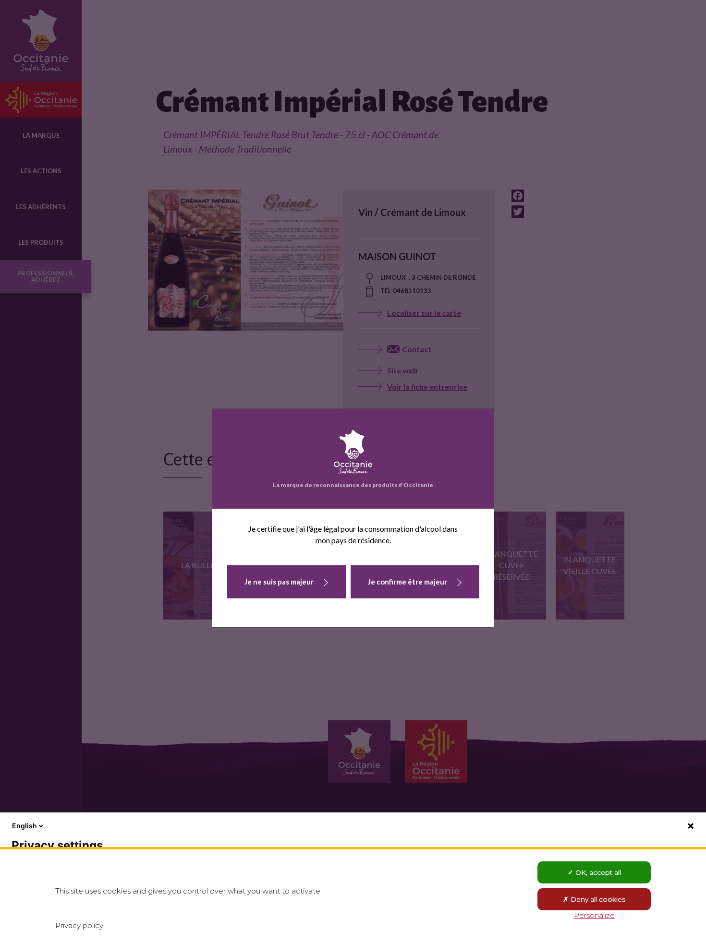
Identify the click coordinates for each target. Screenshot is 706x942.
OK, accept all (597, 872)
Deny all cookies (597, 899)
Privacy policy (79, 925)
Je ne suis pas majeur (279, 581)
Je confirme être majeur (407, 581)
